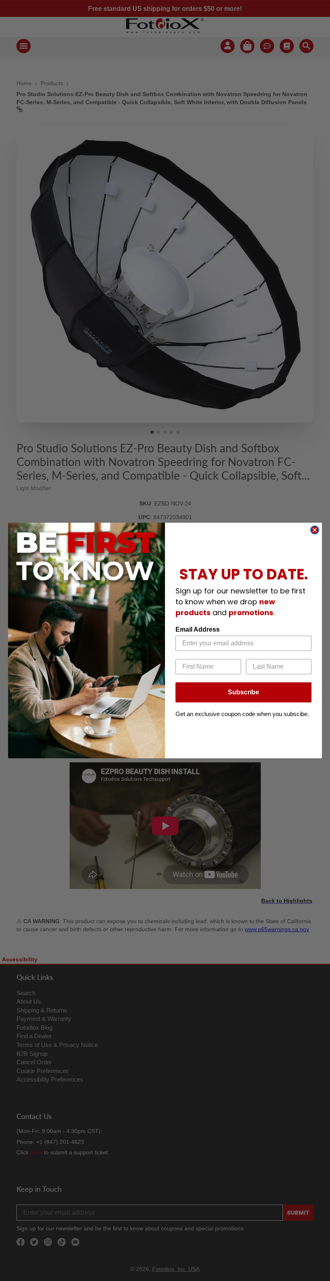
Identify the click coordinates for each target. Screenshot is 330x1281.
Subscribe (243, 692)
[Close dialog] (315, 530)
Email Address (197, 629)
